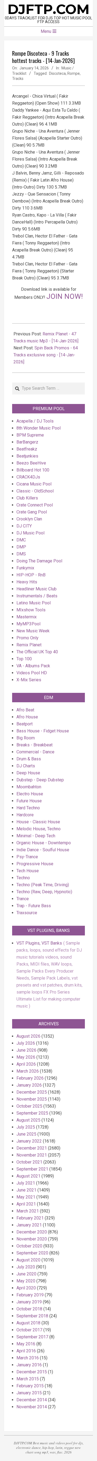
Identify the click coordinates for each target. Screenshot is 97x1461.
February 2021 (30, 1218)
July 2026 (25, 1043)
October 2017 (29, 1329)
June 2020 (26, 1273)
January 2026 (29, 1085)
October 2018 (29, 1308)
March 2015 (27, 1378)
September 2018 (32, 1315)
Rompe (73, 73)
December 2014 (31, 1399)
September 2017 (32, 1336)
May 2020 (25, 1280)
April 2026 (26, 1064)
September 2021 (32, 1169)
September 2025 (32, 1113)
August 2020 (28, 1260)
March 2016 (27, 1357)
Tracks (17, 78)
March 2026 (27, 1071)
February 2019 (30, 1294)
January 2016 (29, 1364)
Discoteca (57, 73)
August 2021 (28, 1176)
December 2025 (31, 1092)
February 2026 (30, 1078)
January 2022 (29, 1141)
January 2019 (29, 1301)
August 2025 (28, 1120)
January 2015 (29, 1392)
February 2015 (30, 1385)
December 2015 (31, 1371)
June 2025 (26, 1134)
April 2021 (26, 1204)
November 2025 (31, 1099)
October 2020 (29, 1246)
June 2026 (26, 1050)
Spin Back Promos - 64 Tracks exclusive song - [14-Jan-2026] (45, 354)
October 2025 (29, 1106)
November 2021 (31, 1155)
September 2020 (32, 1253)
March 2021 (27, 1211)
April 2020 (26, 1287)
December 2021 (31, 1148)
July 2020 (25, 1266)
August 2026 (28, 1036)
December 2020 (31, 1232)
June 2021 (26, 1190)
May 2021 (25, 1197)
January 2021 (29, 1225)
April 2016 (26, 1350)
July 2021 (25, 1183)
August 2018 (28, 1322)
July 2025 (25, 1127)
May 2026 (25, 1057)
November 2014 (31, 1406)
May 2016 (25, 1343)
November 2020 (31, 1239)
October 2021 (29, 1162)
